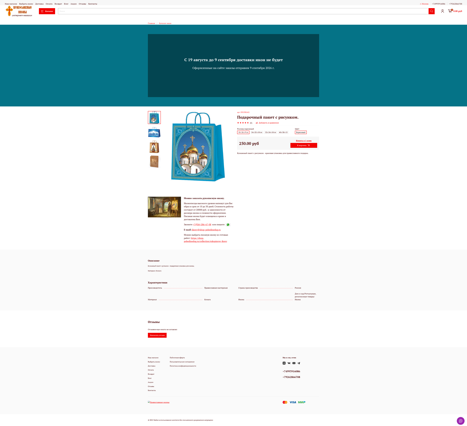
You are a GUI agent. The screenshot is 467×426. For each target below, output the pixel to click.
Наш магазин (11, 3)
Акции (74, 3)
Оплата (49, 3)
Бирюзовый (300, 132)
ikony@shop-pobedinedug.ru (206, 229)
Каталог (49, 11)
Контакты (92, 3)
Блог (66, 3)
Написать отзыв (157, 335)
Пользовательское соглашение (182, 362)
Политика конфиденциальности (183, 366)
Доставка (39, 3)
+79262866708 (455, 3)
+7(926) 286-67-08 (202, 224)
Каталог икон (165, 23)
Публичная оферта (177, 357)
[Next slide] (229, 147)
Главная (151, 23)
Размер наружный (245, 129)
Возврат (58, 3)
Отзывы (82, 3)
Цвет (297, 129)
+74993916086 (438, 3)
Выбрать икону (26, 3)
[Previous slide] (167, 147)
